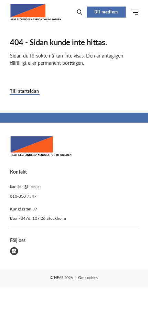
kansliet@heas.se (25, 187)
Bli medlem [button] (106, 12)
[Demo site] (35, 12)
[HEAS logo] (41, 147)
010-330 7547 (23, 196)
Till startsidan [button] (24, 91)
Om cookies (88, 278)
